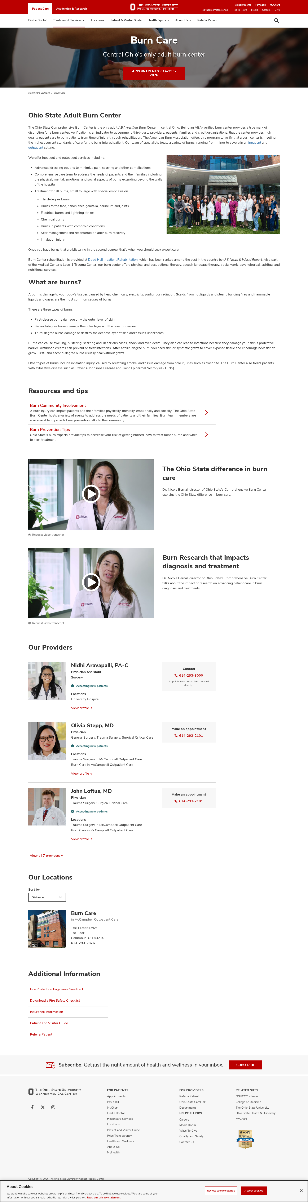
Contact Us (186, 1142)
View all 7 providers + (46, 855)
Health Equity (157, 20)
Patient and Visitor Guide (49, 1023)
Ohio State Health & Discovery (256, 1113)
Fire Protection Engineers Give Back (57, 989)
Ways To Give (188, 1130)
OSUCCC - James (247, 1096)
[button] (91, 494)
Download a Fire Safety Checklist (55, 1000)
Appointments (243, 5)
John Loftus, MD (91, 790)
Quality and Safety (191, 1136)
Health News (240, 10)
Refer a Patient (207, 20)
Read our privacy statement (103, 1197)
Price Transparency (119, 1136)
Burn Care (59, 92)
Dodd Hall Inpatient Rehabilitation (113, 259)
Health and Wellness (120, 1141)
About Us (181, 20)
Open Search (276, 20)
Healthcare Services (39, 92)
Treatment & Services (67, 20)
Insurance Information (46, 1012)
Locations (97, 20)
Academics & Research (71, 8)
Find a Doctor (37, 20)
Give (277, 10)
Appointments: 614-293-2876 (154, 73)
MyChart (275, 5)
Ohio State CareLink (192, 1102)
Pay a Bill (260, 5)
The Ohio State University (252, 1107)
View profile (80, 708)
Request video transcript (48, 535)
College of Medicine (248, 1102)
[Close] (301, 1190)
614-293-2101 (191, 736)
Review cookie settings (221, 1190)
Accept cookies (254, 1190)
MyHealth (113, 1152)
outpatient (35, 147)
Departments (188, 1107)
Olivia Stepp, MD (92, 725)
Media (254, 10)
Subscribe (245, 1065)
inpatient (254, 142)
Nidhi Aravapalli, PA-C (99, 665)
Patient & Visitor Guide (125, 20)
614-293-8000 (191, 675)
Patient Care (40, 8)
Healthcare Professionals (214, 10)
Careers (266, 10)
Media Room (187, 1125)
